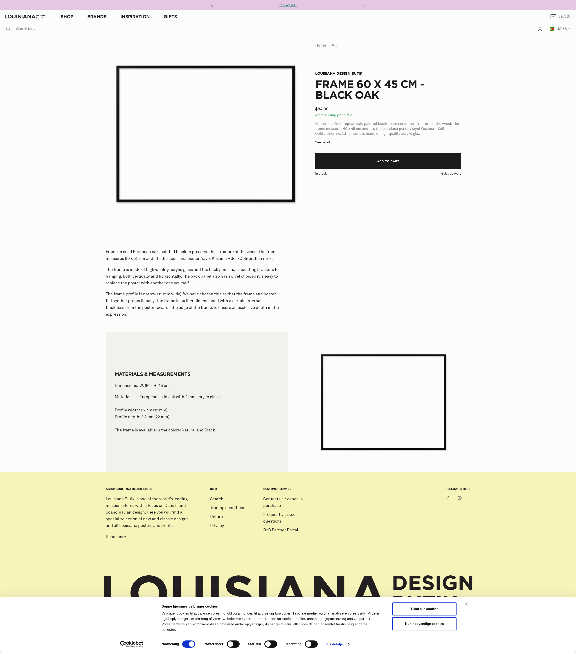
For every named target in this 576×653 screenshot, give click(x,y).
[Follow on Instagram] (459, 498)
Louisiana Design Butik (338, 73)
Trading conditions (227, 507)
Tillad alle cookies (424, 609)
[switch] (233, 644)
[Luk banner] (466, 604)
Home (320, 45)
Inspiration (135, 16)
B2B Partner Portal (280, 529)
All (334, 45)
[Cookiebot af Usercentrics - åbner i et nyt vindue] (131, 644)
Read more (116, 536)
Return (216, 516)
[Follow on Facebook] (448, 498)
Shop (67, 16)
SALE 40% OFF (288, 5)
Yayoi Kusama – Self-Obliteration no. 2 (236, 258)
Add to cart (388, 161)
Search (216, 498)
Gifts (170, 16)
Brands (96, 16)
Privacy (217, 525)
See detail (322, 142)
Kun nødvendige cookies (424, 624)
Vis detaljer (335, 644)
